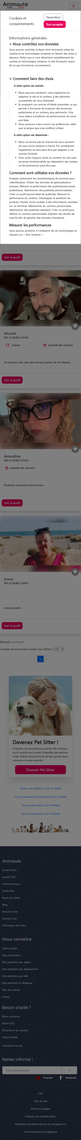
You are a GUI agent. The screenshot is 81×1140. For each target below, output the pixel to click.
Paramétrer (53, 17)
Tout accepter (54, 24)
